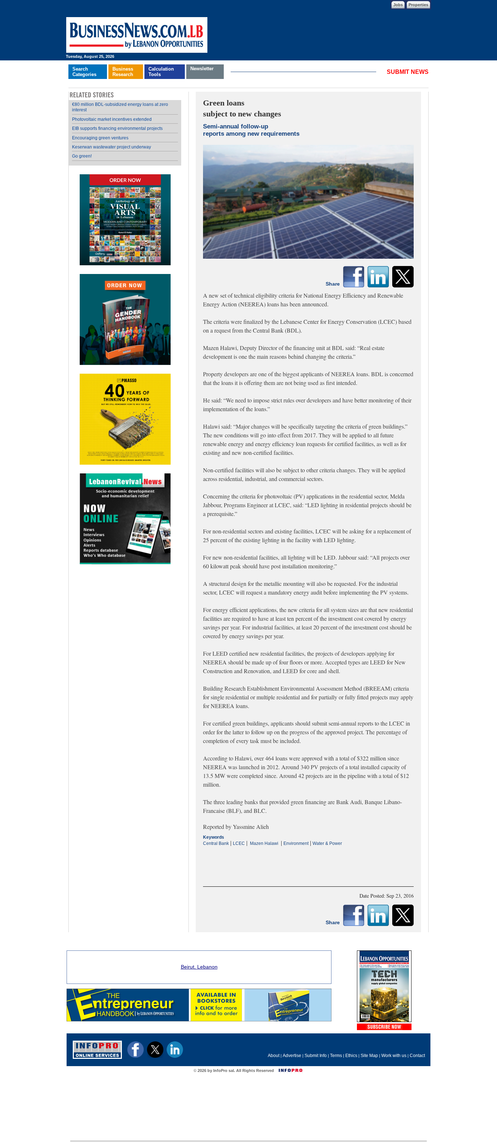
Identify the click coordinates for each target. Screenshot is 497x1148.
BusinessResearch (122, 71)
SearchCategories (84, 71)
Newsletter (202, 68)
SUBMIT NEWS (408, 72)
